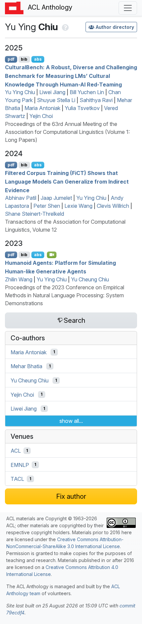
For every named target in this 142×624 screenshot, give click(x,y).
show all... (71, 421)
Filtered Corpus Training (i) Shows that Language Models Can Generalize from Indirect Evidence (67, 181)
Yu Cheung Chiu (90, 279)
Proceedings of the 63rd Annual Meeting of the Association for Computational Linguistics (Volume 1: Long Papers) (67, 132)
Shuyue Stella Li (56, 100)
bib (24, 59)
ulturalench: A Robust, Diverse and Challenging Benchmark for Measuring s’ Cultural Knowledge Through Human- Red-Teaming (71, 75)
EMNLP (20, 464)
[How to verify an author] (64, 26)
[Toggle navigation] (128, 8)
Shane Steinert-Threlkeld (34, 213)
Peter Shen (46, 205)
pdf (11, 59)
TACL (17, 479)
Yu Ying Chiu (20, 92)
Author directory (115, 27)
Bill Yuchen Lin (87, 92)
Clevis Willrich (113, 205)
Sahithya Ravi (96, 100)
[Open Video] (52, 255)
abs (38, 59)
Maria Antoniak (42, 108)
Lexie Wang (78, 205)
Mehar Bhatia (26, 366)
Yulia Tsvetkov (82, 108)
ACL (16, 450)
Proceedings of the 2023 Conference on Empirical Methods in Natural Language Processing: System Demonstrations (64, 295)
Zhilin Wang (18, 279)
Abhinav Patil (20, 198)
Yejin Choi (41, 116)
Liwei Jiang (52, 92)
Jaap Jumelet (56, 198)
